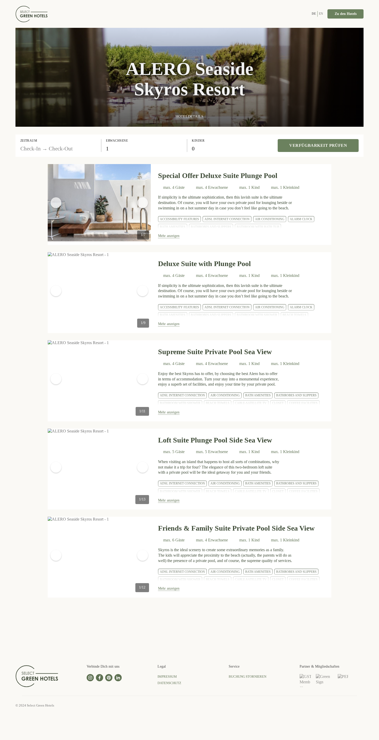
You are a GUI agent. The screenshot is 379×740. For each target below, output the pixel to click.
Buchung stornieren (247, 676)
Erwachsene (117, 140)
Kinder (198, 140)
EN (321, 13)
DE (314, 13)
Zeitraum (28, 140)
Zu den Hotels (346, 14)
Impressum (167, 676)
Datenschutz (169, 683)
